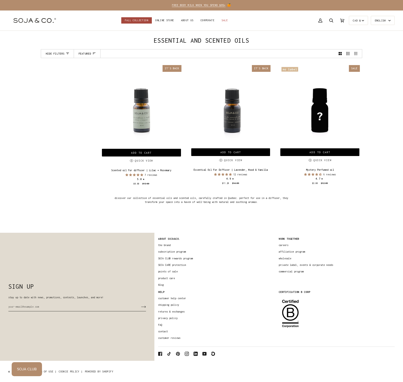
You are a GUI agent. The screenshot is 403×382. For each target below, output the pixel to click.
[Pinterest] (178, 354)
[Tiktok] (169, 354)
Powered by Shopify (99, 371)
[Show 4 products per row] (357, 53)
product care (166, 278)
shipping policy (168, 304)
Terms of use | (45, 371)
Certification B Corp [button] (294, 291)
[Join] (140, 306)
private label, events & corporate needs (306, 265)
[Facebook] (160, 354)
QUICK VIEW (144, 160)
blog (161, 284)
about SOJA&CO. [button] (169, 238)
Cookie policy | (70, 371)
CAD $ (357, 20)
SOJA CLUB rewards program (175, 258)
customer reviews (169, 338)
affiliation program (292, 251)
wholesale (285, 258)
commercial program (291, 271)
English (381, 20)
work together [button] (289, 238)
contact (163, 331)
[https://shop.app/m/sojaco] (213, 354)
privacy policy (168, 318)
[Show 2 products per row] (340, 53)
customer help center (172, 298)
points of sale (168, 271)
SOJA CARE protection (172, 265)
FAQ (160, 324)
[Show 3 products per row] (348, 53)
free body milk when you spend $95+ (199, 5)
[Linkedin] (196, 354)
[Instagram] (187, 354)
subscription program (172, 251)
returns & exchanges (171, 311)
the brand (164, 245)
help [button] (161, 291)
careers (283, 245)
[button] (164, 20)
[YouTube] (204, 354)
